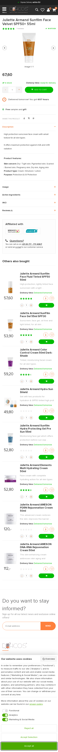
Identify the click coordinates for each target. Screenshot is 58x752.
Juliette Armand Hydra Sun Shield (36, 391)
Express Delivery (30, 2)
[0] (54, 10)
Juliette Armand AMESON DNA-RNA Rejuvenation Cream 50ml (36, 547)
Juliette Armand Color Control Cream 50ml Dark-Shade (36, 352)
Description (7, 127)
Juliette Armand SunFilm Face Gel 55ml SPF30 (35, 315)
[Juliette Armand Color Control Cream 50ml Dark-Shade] (10, 363)
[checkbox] (10, 710)
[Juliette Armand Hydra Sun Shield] (10, 401)
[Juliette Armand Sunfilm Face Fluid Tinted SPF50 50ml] (10, 287)
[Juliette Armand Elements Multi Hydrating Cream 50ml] (10, 479)
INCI (4, 203)
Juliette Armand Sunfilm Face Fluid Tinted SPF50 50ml (35, 277)
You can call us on (23, 244)
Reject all (29, 728)
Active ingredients (11, 195)
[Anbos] (32, 231)
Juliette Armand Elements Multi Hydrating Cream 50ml (36, 468)
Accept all (29, 746)
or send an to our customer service (24, 247)
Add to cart (40, 90)
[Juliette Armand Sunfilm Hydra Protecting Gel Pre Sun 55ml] (10, 439)
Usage (5, 187)
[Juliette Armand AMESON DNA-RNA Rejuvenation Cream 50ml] (10, 558)
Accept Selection (29, 737)
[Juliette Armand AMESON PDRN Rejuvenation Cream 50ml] (10, 518)
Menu (4, 12)
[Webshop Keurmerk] (14, 231)
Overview (50, 659)
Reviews (7, 211)
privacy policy (36, 704)
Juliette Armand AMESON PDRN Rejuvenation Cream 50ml (36, 507)
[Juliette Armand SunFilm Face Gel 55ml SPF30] (10, 325)
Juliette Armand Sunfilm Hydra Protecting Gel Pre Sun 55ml (35, 428)
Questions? (17, 241)
